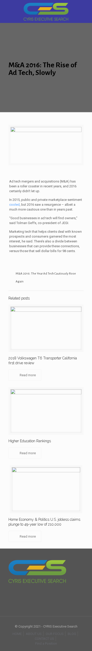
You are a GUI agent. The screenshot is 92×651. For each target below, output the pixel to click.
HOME (17, 634)
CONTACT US (44, 639)
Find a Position (46, 643)
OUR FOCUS (55, 634)
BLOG (72, 634)
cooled (14, 204)
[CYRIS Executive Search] (46, 11)
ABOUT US (34, 634)
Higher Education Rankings (29, 441)
